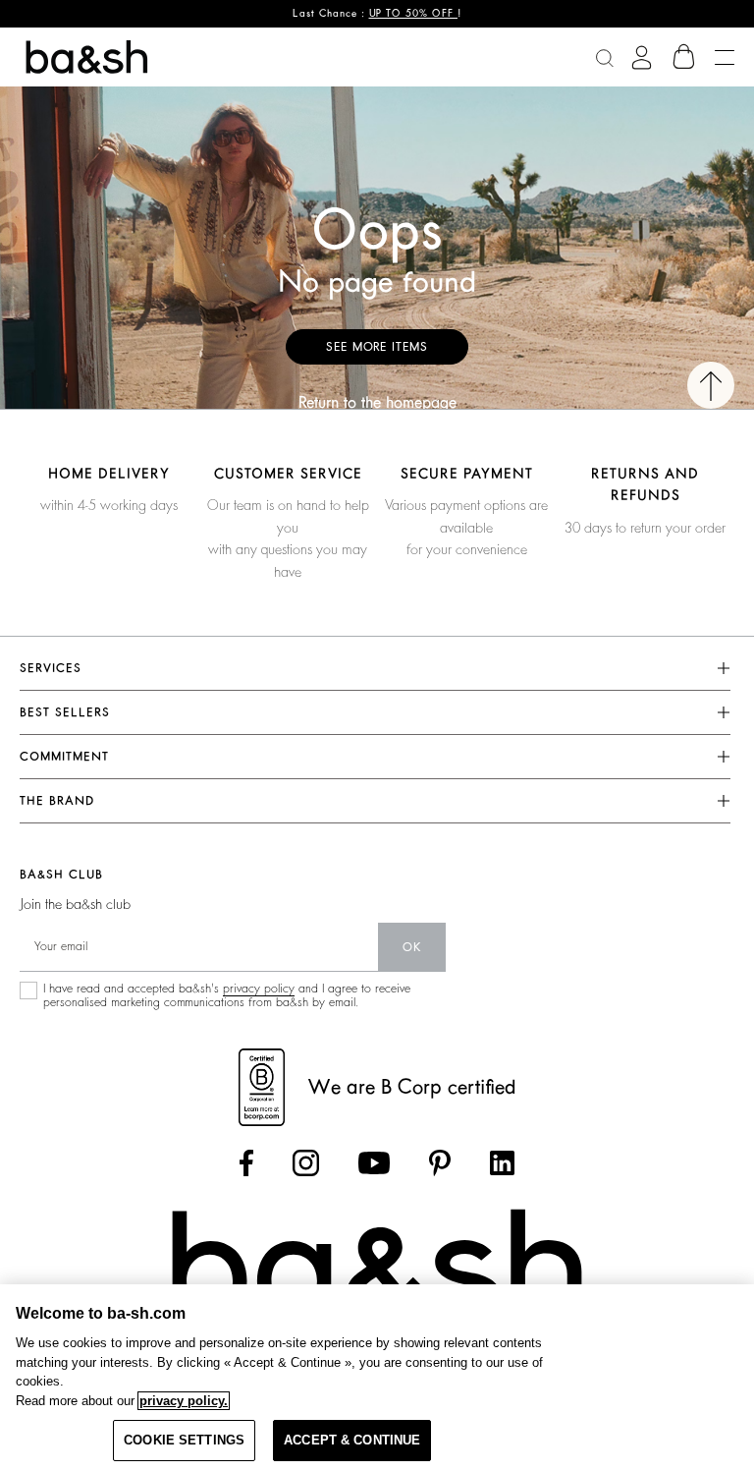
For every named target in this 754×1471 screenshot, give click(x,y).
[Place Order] (684, 57)
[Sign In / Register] (641, 57)
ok (412, 947)
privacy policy (259, 988)
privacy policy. (183, 1400)
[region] (377, 1377)
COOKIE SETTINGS (184, 1440)
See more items (377, 347)
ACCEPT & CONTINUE (352, 1440)
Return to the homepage (377, 403)
